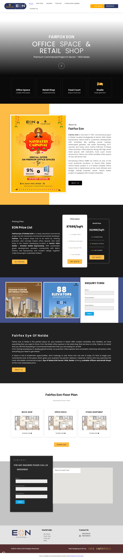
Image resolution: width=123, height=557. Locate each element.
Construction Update (72, 3)
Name (87, 290)
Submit (89, 313)
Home (31, 3)
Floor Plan (39, 3)
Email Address (89, 305)
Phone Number (90, 297)
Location (49, 3)
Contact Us (34, 9)
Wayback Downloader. (77, 556)
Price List (58, 3)
